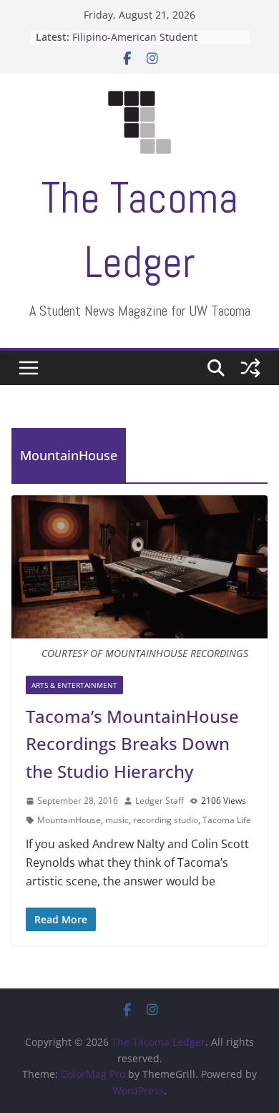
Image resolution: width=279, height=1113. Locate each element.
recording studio (165, 820)
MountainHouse (69, 820)
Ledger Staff (159, 800)
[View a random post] (250, 368)
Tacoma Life (226, 820)
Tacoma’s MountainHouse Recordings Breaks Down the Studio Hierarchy (132, 743)
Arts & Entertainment (74, 685)
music (117, 820)
